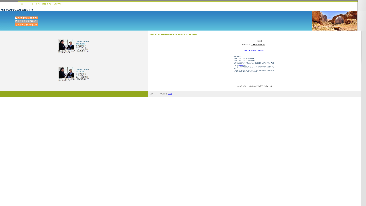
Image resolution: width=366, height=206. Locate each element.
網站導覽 (170, 94)
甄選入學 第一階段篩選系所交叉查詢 (254, 50)
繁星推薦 (241, 65)
